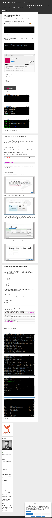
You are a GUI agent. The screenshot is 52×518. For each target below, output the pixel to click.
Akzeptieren (30, 513)
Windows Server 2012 (7, 505)
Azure (4, 474)
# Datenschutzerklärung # (6, 461)
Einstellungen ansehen (46, 513)
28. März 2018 (10, 16)
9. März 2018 (10, 137)
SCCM (4, 490)
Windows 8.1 (7, 500)
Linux (3, 483)
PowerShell (5, 487)
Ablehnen (37, 513)
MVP (11, 483)
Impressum (43, 516)
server (7, 490)
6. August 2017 (10, 267)
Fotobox (14, 7)
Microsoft (7, 483)
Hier (3, 454)
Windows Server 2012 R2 (7, 507)
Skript (8, 490)
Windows (9, 499)
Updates (9, 496)
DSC (8, 479)
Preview (8, 488)
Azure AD (7, 474)
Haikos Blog (6, 2)
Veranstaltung (4, 497)
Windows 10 (5, 502)
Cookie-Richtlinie (33, 516)
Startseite (4, 7)
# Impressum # (4, 463)
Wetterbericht (5, 499)
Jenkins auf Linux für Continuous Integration (15, 136)
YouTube (5, 510)
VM (7, 497)
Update (6, 496)
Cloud (10, 474)
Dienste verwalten (28, 511)
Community (4, 476)
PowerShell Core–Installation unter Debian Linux (16, 266)
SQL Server (10, 490)
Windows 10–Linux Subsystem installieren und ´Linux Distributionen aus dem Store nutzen (17, 14)
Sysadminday (4, 492)
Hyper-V (4, 480)
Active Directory (5, 472)
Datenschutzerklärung (39, 516)
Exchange (10, 479)
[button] (49, 503)
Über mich (9, 7)
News (3, 484)
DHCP (7, 479)
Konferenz (8, 480)
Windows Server (6, 504)
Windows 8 (4, 500)
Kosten (11, 480)
